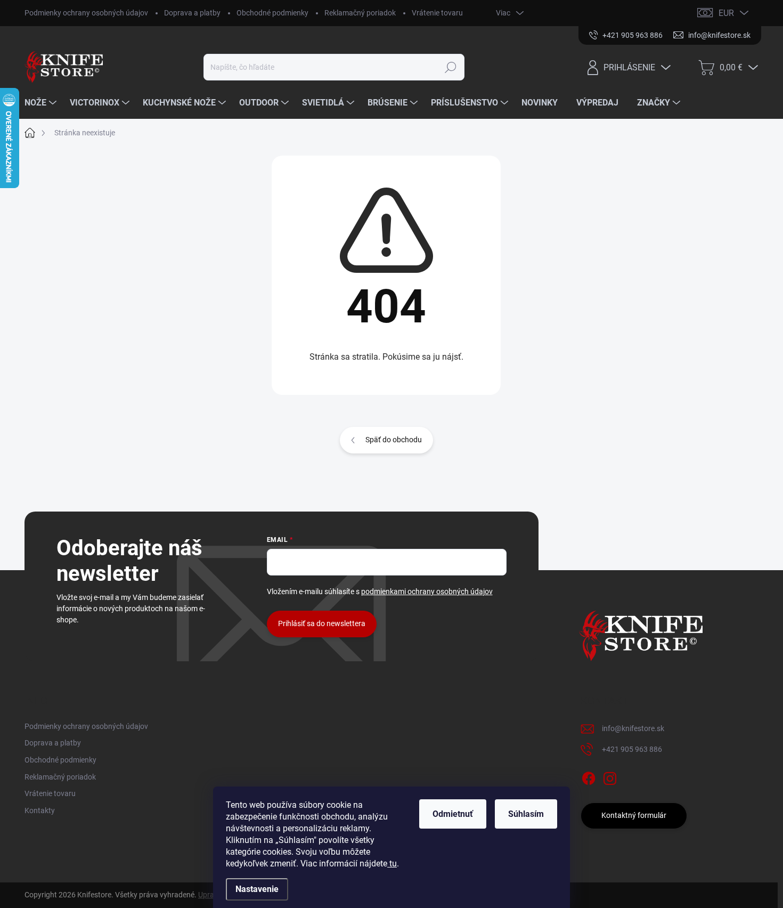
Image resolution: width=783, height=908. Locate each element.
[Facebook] (589, 776)
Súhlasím (526, 814)
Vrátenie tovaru (437, 13)
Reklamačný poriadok (360, 13)
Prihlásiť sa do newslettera (321, 623)
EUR (726, 13)
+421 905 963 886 (632, 749)
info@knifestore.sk (633, 728)
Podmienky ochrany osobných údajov (86, 13)
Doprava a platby (192, 13)
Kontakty (40, 810)
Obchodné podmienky (272, 13)
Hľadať (450, 67)
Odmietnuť (453, 814)
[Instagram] (610, 776)
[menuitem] (42, 103)
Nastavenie (257, 889)
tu (392, 863)
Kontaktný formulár (633, 815)
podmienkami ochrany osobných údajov (427, 591)
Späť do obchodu (393, 439)
